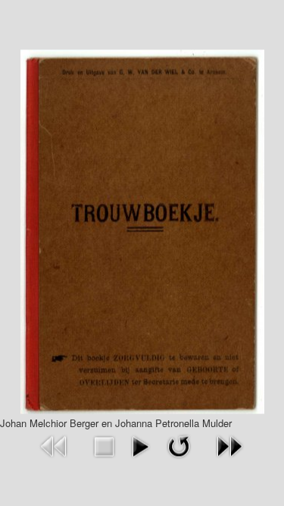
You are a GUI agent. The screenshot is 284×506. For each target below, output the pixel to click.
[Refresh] (178, 444)
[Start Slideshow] (140, 444)
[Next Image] (229, 444)
